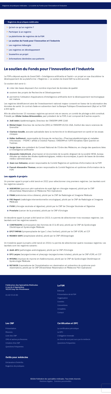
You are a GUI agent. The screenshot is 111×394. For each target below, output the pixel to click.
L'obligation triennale (65, 335)
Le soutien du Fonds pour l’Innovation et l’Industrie (48, 6)
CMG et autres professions (16, 339)
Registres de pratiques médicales (14, 6)
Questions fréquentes (15, 346)
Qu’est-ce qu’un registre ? (21, 27)
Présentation (11, 328)
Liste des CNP (11, 335)
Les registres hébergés (20, 45)
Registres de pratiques (15, 366)
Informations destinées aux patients (26, 58)
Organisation (62, 298)
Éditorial (60, 290)
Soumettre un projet (18, 54)
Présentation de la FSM (66, 294)
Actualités (61, 309)
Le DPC (60, 332)
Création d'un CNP (13, 343)
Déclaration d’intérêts (14, 362)
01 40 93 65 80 (12, 295)
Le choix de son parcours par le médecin (73, 339)
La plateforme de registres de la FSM (26, 36)
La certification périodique (68, 328)
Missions (9, 332)
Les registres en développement (24, 50)
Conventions (62, 305)
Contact (60, 312)
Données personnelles (62, 381)
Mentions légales (46, 381)
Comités (60, 301)
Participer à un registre (20, 32)
